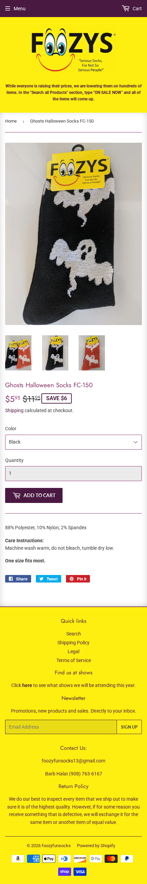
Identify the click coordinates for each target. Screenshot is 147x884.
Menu (20, 8)
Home (11, 121)
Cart (137, 8)
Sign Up (129, 727)
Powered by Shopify (96, 845)
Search (73, 633)
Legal (73, 651)
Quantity (14, 460)
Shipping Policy (73, 642)
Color (10, 428)
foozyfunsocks (56, 845)
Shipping (14, 410)
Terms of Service (73, 660)
